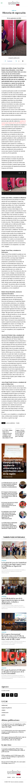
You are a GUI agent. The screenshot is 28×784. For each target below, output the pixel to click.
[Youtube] (16, 695)
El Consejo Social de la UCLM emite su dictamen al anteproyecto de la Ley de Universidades (10, 505)
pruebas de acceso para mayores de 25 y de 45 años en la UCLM (14, 123)
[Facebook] (3, 695)
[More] (22, 61)
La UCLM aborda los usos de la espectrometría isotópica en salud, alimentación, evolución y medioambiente (9, 485)
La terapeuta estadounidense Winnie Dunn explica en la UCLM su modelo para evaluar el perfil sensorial (13, 750)
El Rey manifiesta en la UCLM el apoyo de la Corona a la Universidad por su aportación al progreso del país (13, 757)
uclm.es (14, 10)
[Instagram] (7, 695)
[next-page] (24, 446)
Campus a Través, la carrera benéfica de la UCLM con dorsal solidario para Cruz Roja (20, 433)
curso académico (10, 423)
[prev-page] (21, 446)
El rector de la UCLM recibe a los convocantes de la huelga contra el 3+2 (13, 762)
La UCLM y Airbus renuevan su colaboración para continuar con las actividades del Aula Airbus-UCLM (7, 433)
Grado (17, 423)
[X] (11, 695)
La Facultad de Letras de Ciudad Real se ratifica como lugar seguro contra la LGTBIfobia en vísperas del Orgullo (14, 565)
